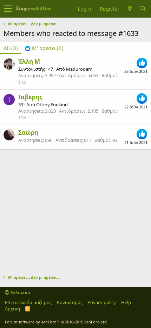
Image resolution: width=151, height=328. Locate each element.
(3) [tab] (11, 47)
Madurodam (79, 69)
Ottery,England (52, 104)
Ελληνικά (19, 292)
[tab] (44, 48)
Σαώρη (28, 132)
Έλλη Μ (29, 61)
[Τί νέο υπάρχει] (129, 8)
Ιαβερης (30, 97)
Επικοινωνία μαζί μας (28, 302)
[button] (7, 9)
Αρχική (12, 308)
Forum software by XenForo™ (56, 321)
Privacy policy (101, 302)
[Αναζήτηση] (143, 8)
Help (126, 302)
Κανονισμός (70, 302)
